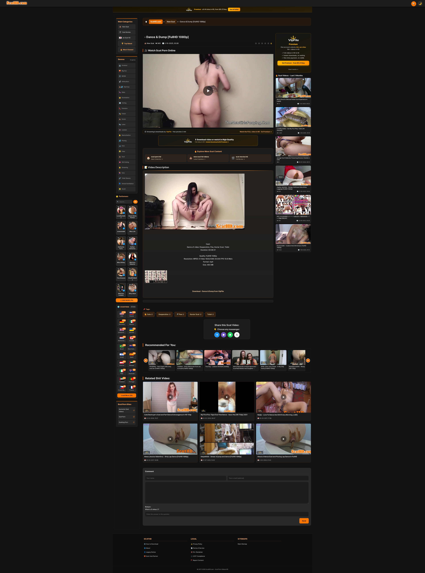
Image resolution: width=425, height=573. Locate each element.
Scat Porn (122, 417)
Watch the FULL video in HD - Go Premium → (256, 132)
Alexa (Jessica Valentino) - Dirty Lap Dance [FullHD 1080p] (166, 456)
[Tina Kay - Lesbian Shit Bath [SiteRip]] (217, 357)
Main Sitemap (242, 544)
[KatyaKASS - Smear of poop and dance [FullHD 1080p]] (226, 439)
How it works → (293, 69)
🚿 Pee (179, 314)
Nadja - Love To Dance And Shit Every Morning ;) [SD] (277, 415)
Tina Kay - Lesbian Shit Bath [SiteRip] (217, 366)
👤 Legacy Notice (150, 552)
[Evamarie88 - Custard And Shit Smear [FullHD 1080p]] (293, 234)
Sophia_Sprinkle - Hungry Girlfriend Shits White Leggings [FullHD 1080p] (292, 188)
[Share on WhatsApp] (230, 334)
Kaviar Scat (194, 314)
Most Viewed (126, 50)
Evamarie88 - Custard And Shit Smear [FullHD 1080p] (291, 246)
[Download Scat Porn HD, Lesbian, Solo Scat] (16, 3)
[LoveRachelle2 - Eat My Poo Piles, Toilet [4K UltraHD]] (293, 117)
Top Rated (127, 43)
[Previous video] (146, 360)
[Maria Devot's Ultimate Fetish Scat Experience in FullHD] (293, 88)
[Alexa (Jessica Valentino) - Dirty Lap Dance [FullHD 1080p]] (170, 439)
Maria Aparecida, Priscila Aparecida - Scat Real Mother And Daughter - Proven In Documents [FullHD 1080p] (245, 368)
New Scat (171, 22)
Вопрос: (148, 507)
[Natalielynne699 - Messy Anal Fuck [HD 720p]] (301, 357)
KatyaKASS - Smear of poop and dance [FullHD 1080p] (221, 456)
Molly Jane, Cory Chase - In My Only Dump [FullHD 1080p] (272, 367)
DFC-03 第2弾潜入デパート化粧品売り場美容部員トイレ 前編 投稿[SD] (293, 217)
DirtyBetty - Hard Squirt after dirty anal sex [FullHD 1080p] (160, 367)
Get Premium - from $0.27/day (293, 63)
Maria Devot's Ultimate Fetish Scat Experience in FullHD (292, 100)
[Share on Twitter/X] (237, 334)
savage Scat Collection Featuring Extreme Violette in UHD (293, 159)
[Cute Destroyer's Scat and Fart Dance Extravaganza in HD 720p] (170, 397)
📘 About (147, 548)
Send (304, 521)
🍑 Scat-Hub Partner (151, 556)
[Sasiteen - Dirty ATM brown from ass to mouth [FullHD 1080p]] (189, 357)
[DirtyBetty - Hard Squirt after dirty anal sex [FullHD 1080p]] (162, 357)
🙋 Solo (148, 314)
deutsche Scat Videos (124, 410)
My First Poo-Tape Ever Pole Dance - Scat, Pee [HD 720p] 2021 (224, 415)
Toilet (209, 314)
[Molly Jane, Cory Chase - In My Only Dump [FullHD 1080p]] (273, 357)
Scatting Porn (123, 422)
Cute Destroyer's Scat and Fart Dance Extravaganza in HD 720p (167, 415)
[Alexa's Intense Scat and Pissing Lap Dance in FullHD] (283, 439)
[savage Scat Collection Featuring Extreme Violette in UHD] (293, 146)
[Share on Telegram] (217, 334)
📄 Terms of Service (197, 548)
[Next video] (308, 360)
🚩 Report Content (197, 560)
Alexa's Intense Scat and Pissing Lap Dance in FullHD (277, 456)
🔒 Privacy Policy (196, 544)
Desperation (163, 314)
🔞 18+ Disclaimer (197, 552)
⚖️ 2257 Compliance (198, 556)
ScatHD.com (155, 22)
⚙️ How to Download (151, 544)
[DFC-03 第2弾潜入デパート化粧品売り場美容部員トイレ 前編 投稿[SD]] (293, 205)
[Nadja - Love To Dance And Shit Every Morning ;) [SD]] (283, 397)
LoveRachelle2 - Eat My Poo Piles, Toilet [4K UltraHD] (291, 129)
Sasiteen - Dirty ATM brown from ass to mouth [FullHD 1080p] (189, 367)
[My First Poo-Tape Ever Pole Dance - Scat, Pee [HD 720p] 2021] (226, 397)
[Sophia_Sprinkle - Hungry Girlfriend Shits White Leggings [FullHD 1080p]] (293, 175)
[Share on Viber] (223, 334)
